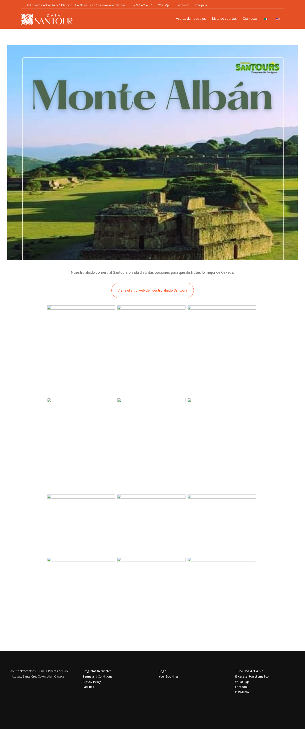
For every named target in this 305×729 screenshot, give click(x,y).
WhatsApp (164, 5)
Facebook (183, 5)
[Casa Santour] (47, 19)
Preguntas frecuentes (97, 671)
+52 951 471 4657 (141, 5)
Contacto (250, 18)
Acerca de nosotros (191, 18)
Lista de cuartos (224, 18)
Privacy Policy (92, 682)
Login (162, 671)
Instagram (201, 5)
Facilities (88, 687)
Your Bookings (168, 676)
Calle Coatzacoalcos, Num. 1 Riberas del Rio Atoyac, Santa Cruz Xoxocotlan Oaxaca (76, 5)
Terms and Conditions (97, 676)
